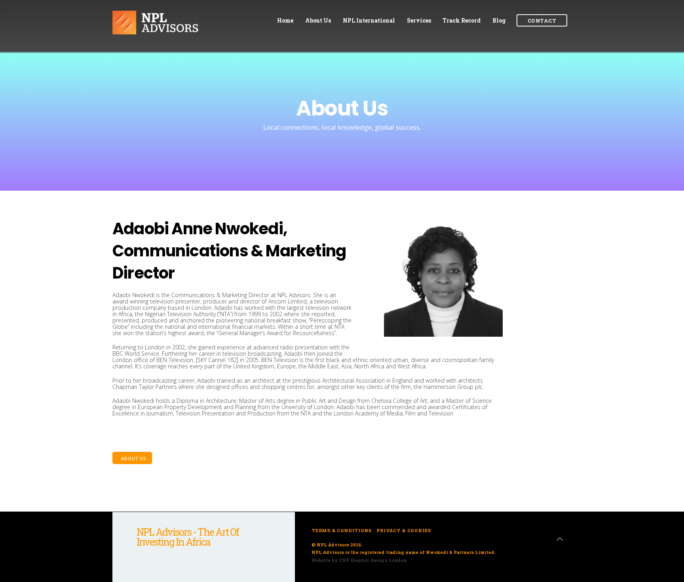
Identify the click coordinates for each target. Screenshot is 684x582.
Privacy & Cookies (403, 530)
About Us (318, 20)
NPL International (369, 20)
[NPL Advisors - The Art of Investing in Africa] (171, 34)
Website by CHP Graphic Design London (359, 560)
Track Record (462, 20)
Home (285, 20)
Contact (542, 20)
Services (419, 20)
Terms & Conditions (341, 530)
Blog (498, 20)
